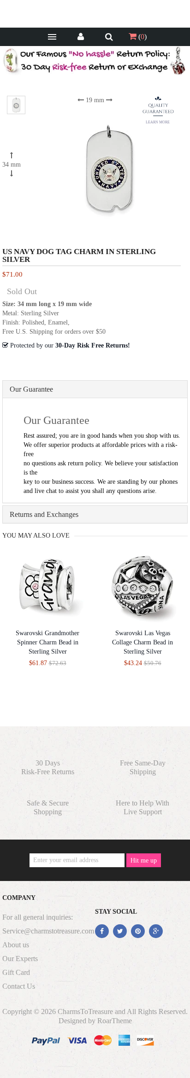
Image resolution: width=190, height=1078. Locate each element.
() (142, 37)
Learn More (158, 122)
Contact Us (18, 986)
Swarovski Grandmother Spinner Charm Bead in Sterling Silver (47, 642)
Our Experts (20, 958)
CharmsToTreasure (85, 1011)
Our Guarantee (31, 389)
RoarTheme (114, 1021)
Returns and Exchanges (44, 514)
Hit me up (144, 860)
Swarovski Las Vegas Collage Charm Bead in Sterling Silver (142, 642)
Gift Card (16, 972)
